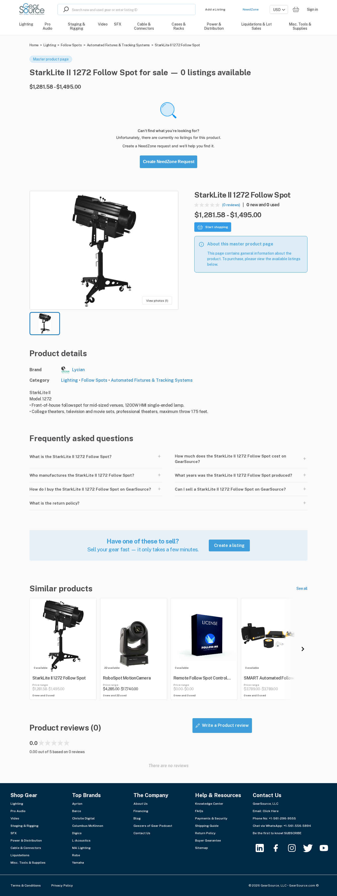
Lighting (49, 45)
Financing (140, 811)
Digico (77, 833)
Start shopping (216, 227)
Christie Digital (83, 818)
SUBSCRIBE (292, 833)
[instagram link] (295, 848)
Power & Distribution (26, 840)
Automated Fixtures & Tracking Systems (118, 45)
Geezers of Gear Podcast (152, 826)
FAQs (199, 811)
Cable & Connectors (26, 848)
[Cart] (296, 9)
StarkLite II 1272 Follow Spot (177, 45)
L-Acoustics (81, 840)
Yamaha (78, 862)
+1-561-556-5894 (297, 826)
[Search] (65, 9)
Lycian (78, 369)
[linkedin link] (263, 848)
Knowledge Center (209, 804)
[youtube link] (327, 848)
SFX (14, 833)
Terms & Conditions (26, 885)
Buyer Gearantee (208, 840)
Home (33, 45)
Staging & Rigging (24, 826)
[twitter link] (311, 848)
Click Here (271, 811)
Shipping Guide (207, 826)
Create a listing (229, 545)
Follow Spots (71, 45)
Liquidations (20, 855)
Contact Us (141, 833)
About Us (140, 804)
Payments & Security (211, 818)
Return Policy (205, 833)
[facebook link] (279, 848)
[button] (104, 250)
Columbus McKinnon (87, 826)
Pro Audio (18, 811)
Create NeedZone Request (168, 161)
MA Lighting (81, 848)
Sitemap (201, 848)
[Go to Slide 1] (44, 323)
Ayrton (77, 804)
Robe (76, 855)
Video (15, 818)
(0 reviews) (231, 205)
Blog (137, 818)
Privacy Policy (62, 885)
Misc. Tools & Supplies (28, 862)
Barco (76, 811)
